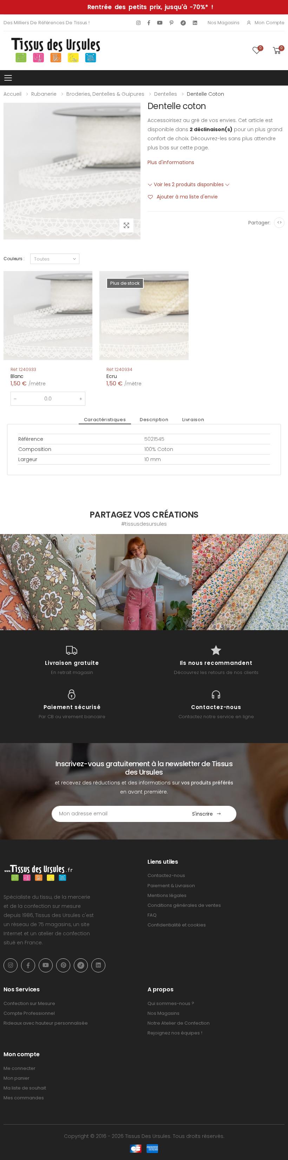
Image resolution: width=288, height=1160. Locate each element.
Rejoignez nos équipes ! (175, 1033)
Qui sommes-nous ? (171, 1003)
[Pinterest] (172, 22)
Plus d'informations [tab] (171, 162)
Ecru (111, 376)
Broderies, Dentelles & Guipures (105, 93)
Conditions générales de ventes (184, 905)
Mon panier (17, 1078)
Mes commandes (24, 1097)
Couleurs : (14, 259)
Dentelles (165, 93)
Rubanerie (44, 93)
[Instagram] (138, 22)
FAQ (152, 915)
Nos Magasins (223, 22)
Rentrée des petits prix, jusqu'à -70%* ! (150, 7)
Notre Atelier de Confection (179, 1023)
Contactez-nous (166, 875)
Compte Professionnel (29, 1013)
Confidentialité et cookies (177, 925)
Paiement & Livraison (171, 885)
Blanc (17, 376)
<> (279, 222)
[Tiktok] (183, 22)
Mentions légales (167, 895)
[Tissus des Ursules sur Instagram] (48, 582)
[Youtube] (160, 22)
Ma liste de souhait (25, 1088)
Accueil (12, 93)
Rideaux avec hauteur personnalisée (46, 1023)
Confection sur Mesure (29, 1003)
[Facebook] (149, 22)
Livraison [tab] (193, 419)
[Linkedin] (195, 22)
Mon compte (269, 22)
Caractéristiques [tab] (105, 419)
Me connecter (19, 1068)
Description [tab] (154, 419)
